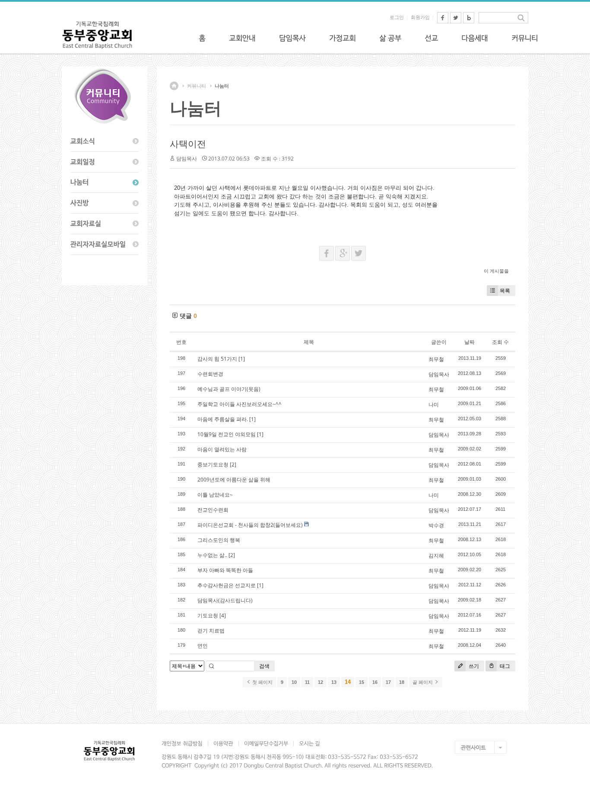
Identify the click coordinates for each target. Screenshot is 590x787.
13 (333, 682)
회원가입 (420, 17)
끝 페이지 (423, 682)
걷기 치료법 (211, 630)
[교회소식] (104, 141)
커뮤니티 (196, 85)
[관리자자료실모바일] (104, 244)
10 (294, 682)
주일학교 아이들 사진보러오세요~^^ (239, 404)
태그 (504, 666)
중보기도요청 (212, 464)
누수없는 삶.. (212, 555)
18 (401, 682)
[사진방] (104, 203)
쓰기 (473, 666)
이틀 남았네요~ (215, 494)
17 (388, 682)
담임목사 (186, 158)
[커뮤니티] (524, 38)
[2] (233, 464)
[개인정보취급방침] (185, 743)
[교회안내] (242, 38)
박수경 (436, 525)
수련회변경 (210, 374)
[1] (241, 358)
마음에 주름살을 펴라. (222, 419)
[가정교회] (342, 38)
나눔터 (222, 85)
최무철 (436, 359)
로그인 (397, 17)
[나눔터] (104, 183)
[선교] (431, 38)
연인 (202, 645)
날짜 (469, 342)
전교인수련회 (212, 509)
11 (307, 682)
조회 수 (500, 342)
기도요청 (207, 615)
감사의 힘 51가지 (217, 358)
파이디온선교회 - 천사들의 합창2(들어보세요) (250, 525)
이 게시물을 (496, 271)
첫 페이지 (262, 682)
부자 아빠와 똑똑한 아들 (225, 570)
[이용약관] (223, 743)
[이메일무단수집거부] (265, 743)
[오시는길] (309, 743)
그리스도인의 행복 (218, 540)
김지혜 (436, 555)
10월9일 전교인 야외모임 (226, 434)
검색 (264, 666)
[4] (222, 615)
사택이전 (188, 144)
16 (374, 682)
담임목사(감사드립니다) (225, 600)
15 (361, 682)
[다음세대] (474, 38)
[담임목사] (292, 38)
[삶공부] (390, 38)
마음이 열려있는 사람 (222, 449)
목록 (505, 290)
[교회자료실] (104, 224)
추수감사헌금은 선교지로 (226, 585)
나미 (433, 404)
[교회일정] (104, 162)
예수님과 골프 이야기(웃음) (228, 389)
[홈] (202, 38)
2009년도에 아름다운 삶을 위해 (233, 479)
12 (320, 682)
